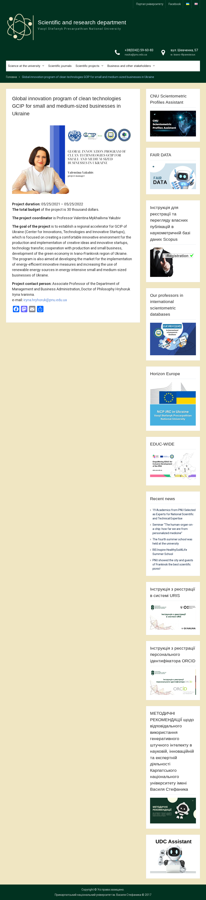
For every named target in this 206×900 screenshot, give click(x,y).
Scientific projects (87, 66)
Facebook (175, 4)
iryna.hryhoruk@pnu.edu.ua (45, 300)
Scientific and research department (82, 22)
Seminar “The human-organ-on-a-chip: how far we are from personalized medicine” (172, 529)
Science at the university (24, 66)
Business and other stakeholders (129, 66)
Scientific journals (60, 66)
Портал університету (149, 4)
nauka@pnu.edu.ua (136, 54)
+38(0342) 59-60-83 (139, 50)
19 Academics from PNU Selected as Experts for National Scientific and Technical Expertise (174, 514)
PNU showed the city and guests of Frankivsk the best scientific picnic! (172, 564)
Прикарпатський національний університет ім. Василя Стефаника (98, 894)
